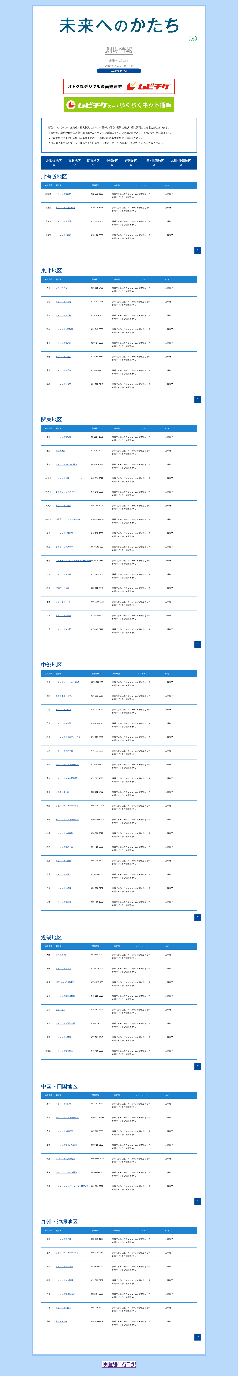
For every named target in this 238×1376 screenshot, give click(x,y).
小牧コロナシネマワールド (67, 806)
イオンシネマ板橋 (63, 437)
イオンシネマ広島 (63, 1104)
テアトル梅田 (61, 955)
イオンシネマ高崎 (63, 615)
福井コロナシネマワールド (67, 764)
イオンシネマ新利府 (64, 329)
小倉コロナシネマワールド (67, 1253)
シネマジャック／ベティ (66, 492)
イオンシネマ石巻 (63, 302)
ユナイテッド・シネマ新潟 (67, 682)
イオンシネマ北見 (63, 221)
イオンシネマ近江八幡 (65, 1023)
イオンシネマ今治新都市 (66, 1145)
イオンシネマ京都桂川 (65, 996)
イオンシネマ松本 (63, 710)
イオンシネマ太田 (63, 629)
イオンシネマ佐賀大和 (65, 1294)
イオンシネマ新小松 (64, 751)
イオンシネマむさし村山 (66, 464)
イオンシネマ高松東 (64, 1131)
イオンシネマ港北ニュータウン (69, 478)
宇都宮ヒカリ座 (62, 588)
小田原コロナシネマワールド (68, 519)
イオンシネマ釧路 (63, 235)
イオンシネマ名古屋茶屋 (66, 778)
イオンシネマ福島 (63, 384)
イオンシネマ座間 (63, 506)
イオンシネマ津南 (63, 861)
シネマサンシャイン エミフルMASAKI (72, 1186)
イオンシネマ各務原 (64, 833)
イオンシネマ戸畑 (63, 1239)
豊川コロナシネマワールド (67, 819)
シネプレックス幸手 (64, 547)
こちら (142, 143)
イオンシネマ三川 (63, 357)
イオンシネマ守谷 (63, 574)
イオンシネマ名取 (63, 315)
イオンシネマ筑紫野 (64, 1266)
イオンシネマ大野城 (64, 1280)
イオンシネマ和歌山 (64, 1051)
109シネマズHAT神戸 (65, 982)
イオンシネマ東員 (63, 902)
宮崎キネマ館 (61, 1321)
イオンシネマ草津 (63, 1037)
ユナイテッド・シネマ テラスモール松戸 (73, 561)
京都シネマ (60, 1010)
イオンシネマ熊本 (63, 1308)
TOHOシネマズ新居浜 (65, 1159)
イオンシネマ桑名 (63, 874)
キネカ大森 (60, 451)
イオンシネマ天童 (63, 370)
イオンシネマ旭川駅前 (65, 208)
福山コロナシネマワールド (67, 1117)
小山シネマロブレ (63, 602)
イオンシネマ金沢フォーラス (68, 737)
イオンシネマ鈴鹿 (63, 888)
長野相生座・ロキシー (65, 696)
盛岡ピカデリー (62, 288)
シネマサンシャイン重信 (66, 1172)
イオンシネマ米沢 (63, 343)
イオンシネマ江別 (63, 194)
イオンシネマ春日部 (64, 533)
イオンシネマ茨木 (63, 968)
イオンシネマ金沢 (63, 723)
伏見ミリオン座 (62, 792)
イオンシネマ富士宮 (64, 847)
